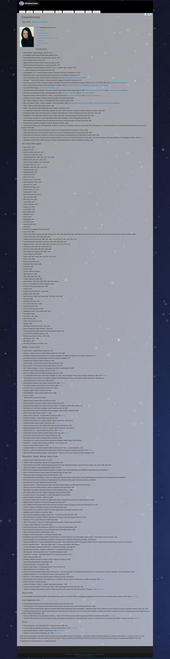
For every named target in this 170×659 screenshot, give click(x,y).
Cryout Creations (88, 654)
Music (58, 12)
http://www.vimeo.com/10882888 (117, 90)
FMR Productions (69, 654)
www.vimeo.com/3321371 (92, 95)
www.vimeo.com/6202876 (87, 93)
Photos (43, 21)
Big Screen (41, 40)
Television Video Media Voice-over (48, 38)
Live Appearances (43, 43)
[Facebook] (146, 14)
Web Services (68, 12)
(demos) (58, 370)
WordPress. (102, 654)
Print (39, 45)
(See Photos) (100, 589)
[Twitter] (150, 14)
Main (22, 12)
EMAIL (38, 27)
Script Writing (49, 12)
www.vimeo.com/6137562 (69, 93)
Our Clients (79, 12)
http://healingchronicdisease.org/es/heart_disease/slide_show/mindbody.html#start (93, 103)
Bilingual (38, 12)
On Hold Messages (43, 33)
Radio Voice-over (42, 35)
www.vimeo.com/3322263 (75, 95)
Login (19, 648)
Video (88, 12)
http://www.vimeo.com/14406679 (98, 85)
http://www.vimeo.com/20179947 (76, 77)
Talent (29, 12)
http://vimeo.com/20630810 (118, 82)
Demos (35, 21)
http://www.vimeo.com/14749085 (75, 85)
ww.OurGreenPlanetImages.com (49, 88)
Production (41, 30)
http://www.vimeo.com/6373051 (95, 90)
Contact (96, 12)
